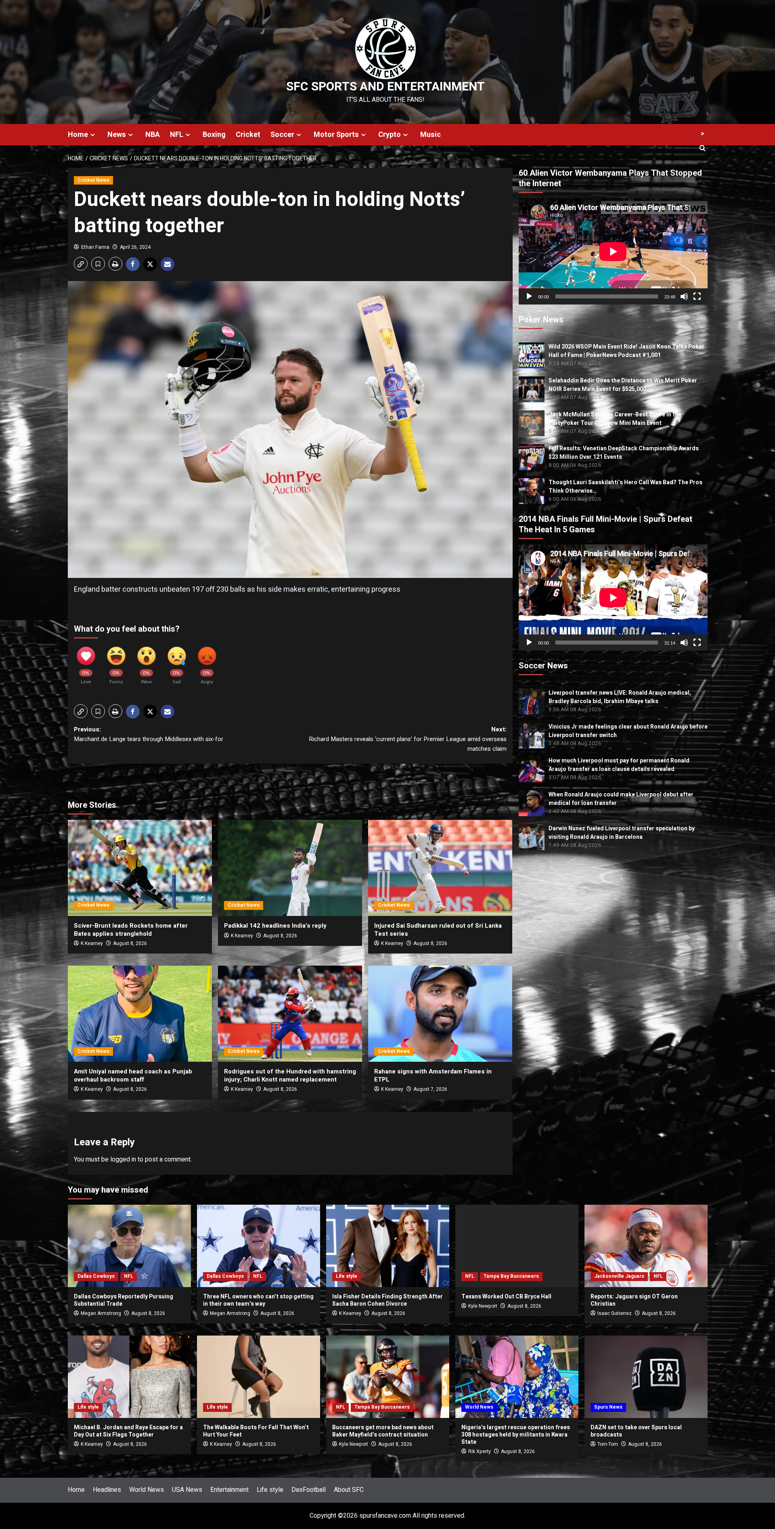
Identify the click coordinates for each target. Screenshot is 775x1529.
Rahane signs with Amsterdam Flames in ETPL (433, 1075)
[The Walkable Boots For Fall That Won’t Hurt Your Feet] (258, 1377)
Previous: (148, 734)
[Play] (529, 296)
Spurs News (608, 1407)
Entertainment (229, 1490)
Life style (346, 1276)
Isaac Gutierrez (614, 1313)
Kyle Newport (482, 1306)
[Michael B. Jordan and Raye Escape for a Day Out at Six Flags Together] (129, 1377)
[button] (81, 264)
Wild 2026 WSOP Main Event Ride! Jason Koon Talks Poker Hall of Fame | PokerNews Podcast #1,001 (626, 350)
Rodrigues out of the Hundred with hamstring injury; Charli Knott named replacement (290, 1075)
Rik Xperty (479, 1451)
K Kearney (92, 943)
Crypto (389, 134)
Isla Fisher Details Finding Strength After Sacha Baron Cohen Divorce (387, 1300)
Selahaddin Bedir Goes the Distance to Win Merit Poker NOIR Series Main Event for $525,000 (623, 384)
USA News (187, 1490)
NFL (176, 134)
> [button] (702, 134)
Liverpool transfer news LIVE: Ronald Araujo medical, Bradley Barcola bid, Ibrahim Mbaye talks (620, 697)
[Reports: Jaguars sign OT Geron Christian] (646, 1246)
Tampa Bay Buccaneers (511, 1276)
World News (479, 1407)
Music (430, 134)
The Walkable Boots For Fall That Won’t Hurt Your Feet (256, 1431)
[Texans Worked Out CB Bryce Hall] (516, 1246)
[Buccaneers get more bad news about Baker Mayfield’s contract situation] (387, 1377)
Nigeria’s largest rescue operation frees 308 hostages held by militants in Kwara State (515, 1434)
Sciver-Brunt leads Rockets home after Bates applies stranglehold (131, 929)
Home (78, 134)
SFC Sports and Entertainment (385, 87)
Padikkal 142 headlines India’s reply (275, 925)
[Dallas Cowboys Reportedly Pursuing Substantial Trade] (129, 1246)
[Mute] (684, 296)
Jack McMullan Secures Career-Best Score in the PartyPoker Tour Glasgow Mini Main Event (615, 418)
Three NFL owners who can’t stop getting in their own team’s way (258, 1300)
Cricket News (93, 180)
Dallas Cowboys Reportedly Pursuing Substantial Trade (123, 1300)
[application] (613, 251)
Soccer (282, 134)
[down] (92, 134)
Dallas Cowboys (96, 1276)
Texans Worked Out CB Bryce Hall (506, 1296)
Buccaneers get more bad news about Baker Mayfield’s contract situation (383, 1431)
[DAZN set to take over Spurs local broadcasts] (646, 1377)
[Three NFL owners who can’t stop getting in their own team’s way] (258, 1246)
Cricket (248, 134)
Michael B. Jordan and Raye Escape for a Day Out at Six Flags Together (128, 1431)
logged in (123, 1159)
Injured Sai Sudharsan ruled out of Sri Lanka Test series (438, 929)
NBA (152, 134)
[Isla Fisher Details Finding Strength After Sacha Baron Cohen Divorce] (387, 1246)
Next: (408, 739)
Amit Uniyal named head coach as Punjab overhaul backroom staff (133, 1075)
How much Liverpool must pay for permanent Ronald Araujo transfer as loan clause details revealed (619, 764)
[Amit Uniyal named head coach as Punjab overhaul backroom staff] (140, 1014)
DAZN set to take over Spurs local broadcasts (636, 1431)
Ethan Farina (95, 247)
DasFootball (308, 1490)
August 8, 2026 (130, 943)
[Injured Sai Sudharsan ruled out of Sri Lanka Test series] (440, 868)
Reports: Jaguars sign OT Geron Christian (634, 1300)
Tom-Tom (607, 1444)
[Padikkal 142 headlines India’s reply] (290, 868)
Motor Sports (336, 134)
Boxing (214, 134)
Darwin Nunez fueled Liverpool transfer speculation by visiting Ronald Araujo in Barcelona (622, 832)
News (116, 134)
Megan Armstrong (101, 1313)
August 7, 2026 (430, 1089)
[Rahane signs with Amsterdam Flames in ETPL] (440, 1014)
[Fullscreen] (697, 296)
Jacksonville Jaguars (619, 1276)
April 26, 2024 (135, 247)
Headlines (107, 1490)
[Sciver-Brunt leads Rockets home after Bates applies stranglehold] (140, 868)
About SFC (349, 1490)
